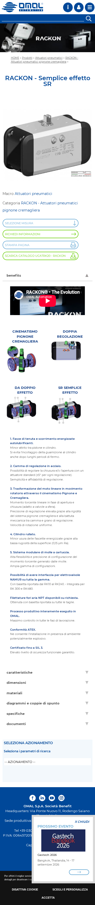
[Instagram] (61, 798)
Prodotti (27, 57)
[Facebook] (33, 798)
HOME (15, 57)
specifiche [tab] (16, 714)
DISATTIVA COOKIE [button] (25, 889)
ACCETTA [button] (48, 897)
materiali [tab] (14, 693)
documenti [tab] (16, 724)
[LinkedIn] (42, 798)
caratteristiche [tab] (19, 672)
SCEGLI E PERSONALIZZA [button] (70, 889)
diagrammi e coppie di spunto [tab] (33, 703)
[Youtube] (51, 798)
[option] (47, 37)
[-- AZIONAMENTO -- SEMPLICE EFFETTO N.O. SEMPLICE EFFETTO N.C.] (47, 762)
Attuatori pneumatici (49, 57)
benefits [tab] (14, 275)
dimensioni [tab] (16, 683)
